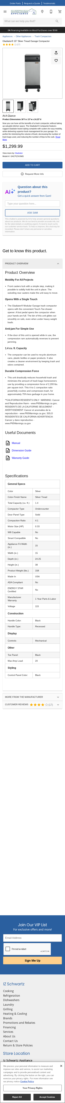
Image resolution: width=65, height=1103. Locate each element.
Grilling (8, 1009)
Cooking (8, 991)
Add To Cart (32, 165)
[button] (5, 11)
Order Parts (15, 3)
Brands (7, 1018)
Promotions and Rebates (19, 1023)
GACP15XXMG (17, 156)
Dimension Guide (21, 450)
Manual (16, 443)
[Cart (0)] (60, 11)
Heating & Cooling (15, 1013)
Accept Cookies (47, 1097)
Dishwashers (11, 1000)
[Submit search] (57, 21)
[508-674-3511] (51, 11)
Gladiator (19, 153)
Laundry (8, 1004)
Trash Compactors (43, 36)
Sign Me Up (32, 960)
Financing (9, 1027)
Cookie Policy (27, 1081)
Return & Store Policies (18, 1045)
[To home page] (24, 11)
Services (8, 1032)
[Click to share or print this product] (56, 52)
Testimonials (49, 3)
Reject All (17, 1097)
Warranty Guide (20, 458)
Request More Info (34, 174)
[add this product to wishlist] (56, 60)
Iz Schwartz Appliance (17, 1060)
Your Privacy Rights (32, 1088)
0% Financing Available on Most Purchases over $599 (32, 30)
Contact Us (10, 1041)
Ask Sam (32, 212)
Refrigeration (11, 995)
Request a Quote (32, 3)
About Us (9, 1036)
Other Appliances (23, 36)
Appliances (8, 36)
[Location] (42, 11)
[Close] (61, 1065)
